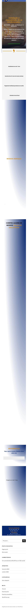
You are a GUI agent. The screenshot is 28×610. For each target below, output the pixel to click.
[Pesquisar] (24, 540)
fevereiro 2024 (5, 569)
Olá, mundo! (5, 552)
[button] (5, 204)
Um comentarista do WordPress (9, 560)
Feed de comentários (7, 594)
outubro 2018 (5, 572)
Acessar (4, 589)
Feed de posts (5, 591)
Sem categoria (5, 580)
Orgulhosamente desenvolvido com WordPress (12, 606)
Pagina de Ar (5, 549)
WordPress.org (5, 597)
